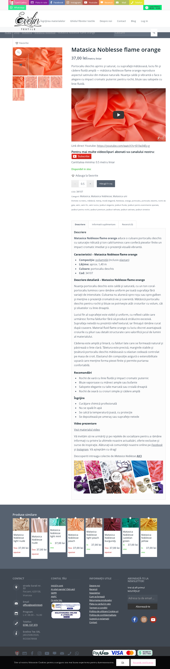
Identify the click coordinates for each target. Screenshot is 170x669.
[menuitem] (25, 21)
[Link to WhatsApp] (77, 653)
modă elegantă (108, 200)
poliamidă (101, 260)
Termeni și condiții (98, 607)
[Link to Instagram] (144, 619)
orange (128, 200)
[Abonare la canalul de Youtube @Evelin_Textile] (81, 156)
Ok (122, 662)
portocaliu (136, 200)
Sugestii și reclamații (99, 618)
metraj (98, 200)
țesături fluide (121, 205)
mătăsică (91, 200)
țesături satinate (128, 209)
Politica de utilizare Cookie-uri (103, 611)
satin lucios (94, 205)
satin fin (84, 205)
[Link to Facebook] (134, 619)
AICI (139, 456)
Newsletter (94, 592)
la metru (82, 200)
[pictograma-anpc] (66, 606)
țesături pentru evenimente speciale (143, 205)
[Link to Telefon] (69, 653)
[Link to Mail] (62, 653)
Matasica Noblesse (101, 196)
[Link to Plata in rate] (24, 653)
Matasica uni (120, 196)
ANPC (54, 596)
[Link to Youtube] (153, 619)
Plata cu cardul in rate (100, 603)
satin (78, 205)
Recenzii (93, 589)
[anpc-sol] (66, 614)
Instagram (82, 449)
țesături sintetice (143, 209)
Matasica (85, 196)
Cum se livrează (97, 596)
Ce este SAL (56, 600)
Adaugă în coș (105, 183)
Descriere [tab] (80, 224)
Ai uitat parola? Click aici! (63, 589)
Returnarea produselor (100, 600)
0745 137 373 (30, 624)
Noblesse (120, 200)
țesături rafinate (113, 209)
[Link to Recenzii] (54, 653)
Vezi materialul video (87, 429)
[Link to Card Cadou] (17, 653)
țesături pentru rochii (80, 209)
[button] (84, 175)
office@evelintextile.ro (35, 605)
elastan (123, 260)
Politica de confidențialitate (102, 614)
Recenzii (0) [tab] (127, 224)
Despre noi (94, 585)
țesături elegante (107, 205)
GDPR (54, 592)
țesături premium (97, 209)
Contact (93, 622)
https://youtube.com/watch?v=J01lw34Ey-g (123, 146)
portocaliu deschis (149, 200)
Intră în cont (57, 585)
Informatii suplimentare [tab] (103, 224)
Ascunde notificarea (143, 662)
